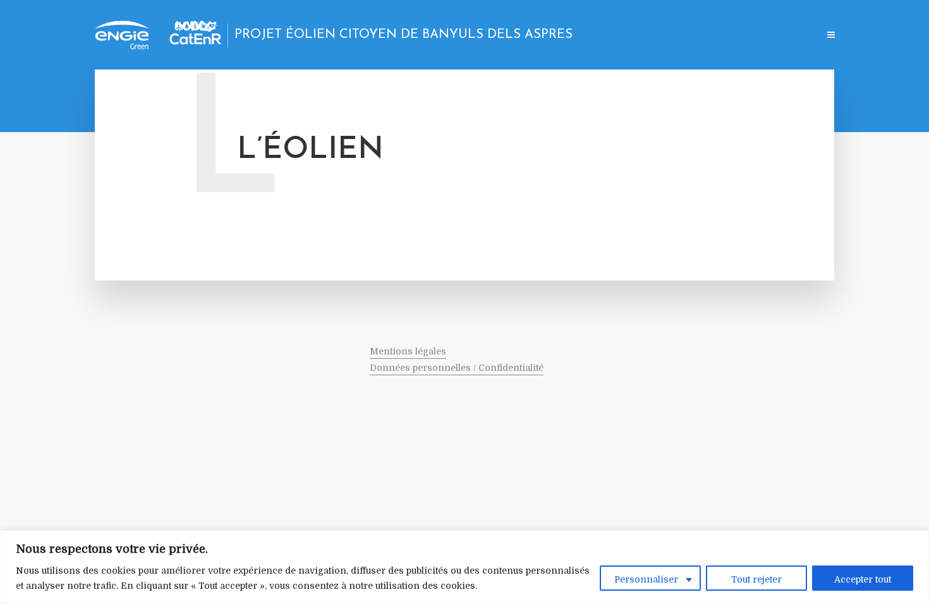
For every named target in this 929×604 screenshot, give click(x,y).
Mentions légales (408, 351)
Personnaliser (646, 579)
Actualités (600, 35)
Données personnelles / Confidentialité (456, 368)
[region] (464, 567)
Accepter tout (862, 579)
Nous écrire (785, 35)
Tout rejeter (756, 579)
